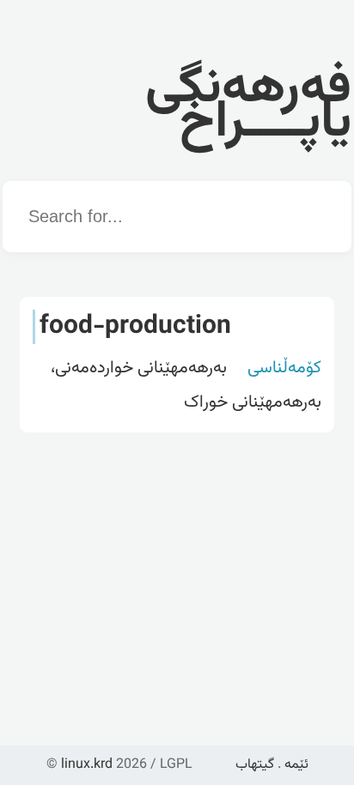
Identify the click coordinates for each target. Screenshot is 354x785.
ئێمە (296, 765)
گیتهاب (254, 765)
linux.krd (87, 765)
